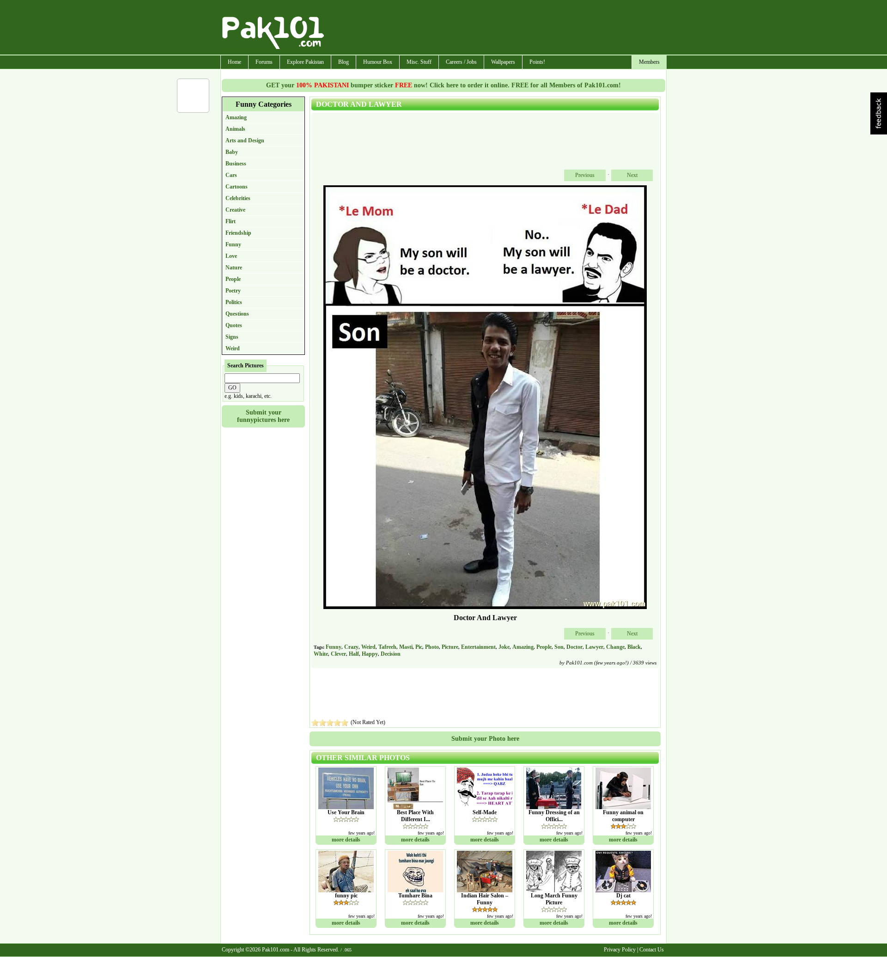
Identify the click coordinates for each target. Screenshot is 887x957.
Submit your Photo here (485, 738)
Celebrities (237, 198)
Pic (418, 647)
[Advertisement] (496, 28)
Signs (231, 337)
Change (615, 647)
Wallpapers (503, 62)
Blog (343, 62)
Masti (406, 647)
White (321, 654)
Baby (231, 152)
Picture (450, 647)
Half (354, 654)
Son (559, 647)
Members (649, 62)
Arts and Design (244, 140)
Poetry (233, 290)
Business (235, 163)
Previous (585, 175)
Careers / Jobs (461, 62)
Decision (391, 654)
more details (346, 839)
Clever (338, 654)
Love (231, 256)
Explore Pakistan (305, 62)
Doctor (574, 647)
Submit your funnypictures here (263, 416)
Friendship (238, 233)
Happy (370, 654)
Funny (233, 244)
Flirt (230, 221)
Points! (537, 62)
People (233, 279)
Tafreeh (387, 647)
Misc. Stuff (419, 62)
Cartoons (236, 186)
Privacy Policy (620, 949)
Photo (432, 647)
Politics (233, 302)
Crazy (351, 647)
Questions (237, 314)
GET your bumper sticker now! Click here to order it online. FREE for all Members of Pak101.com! (443, 85)
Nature (233, 267)
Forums (264, 62)
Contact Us (651, 949)
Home (234, 62)
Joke (504, 647)
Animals (235, 129)
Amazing (236, 117)
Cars (231, 175)
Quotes (233, 325)
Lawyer (594, 647)
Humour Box (377, 62)
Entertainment (478, 647)
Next (632, 175)
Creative (235, 210)
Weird (232, 348)
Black (634, 647)
